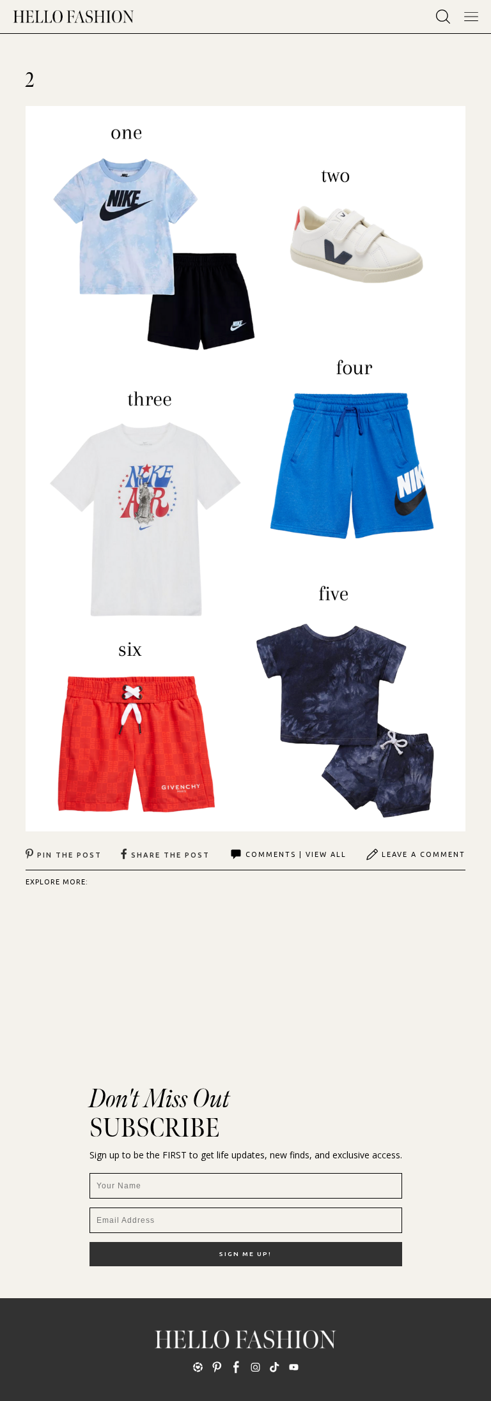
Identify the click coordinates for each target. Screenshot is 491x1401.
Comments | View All (296, 854)
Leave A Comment (423, 854)
